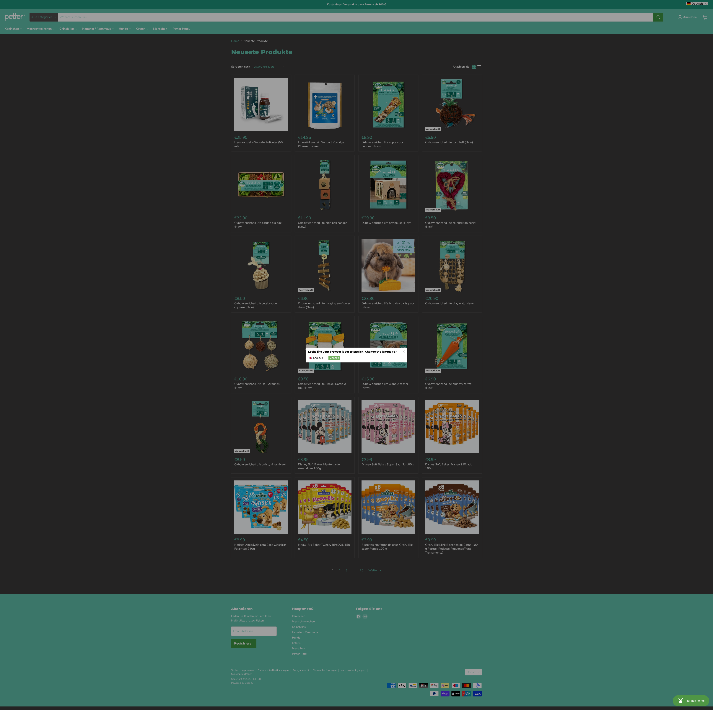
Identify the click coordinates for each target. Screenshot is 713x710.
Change (334, 357)
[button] (318, 358)
